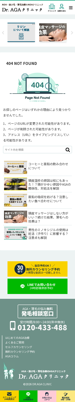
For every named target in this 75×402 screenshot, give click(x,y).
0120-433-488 (42, 327)
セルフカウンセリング (18, 347)
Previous (3, 33)
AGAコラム (12, 356)
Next (72, 33)
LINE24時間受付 (28, 398)
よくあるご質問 (14, 342)
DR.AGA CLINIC (42, 384)
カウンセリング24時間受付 (9, 398)
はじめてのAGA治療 (17, 338)
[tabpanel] (36, 32)
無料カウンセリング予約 (20, 351)
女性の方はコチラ (47, 398)
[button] (67, 149)
